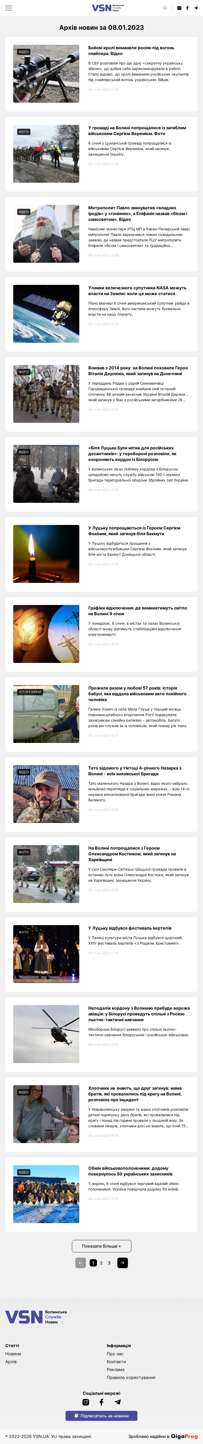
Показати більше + (101, 1246)
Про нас (115, 1353)
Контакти (116, 1361)
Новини (13, 1353)
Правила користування (131, 1377)
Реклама (115, 1369)
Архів (11, 1361)
